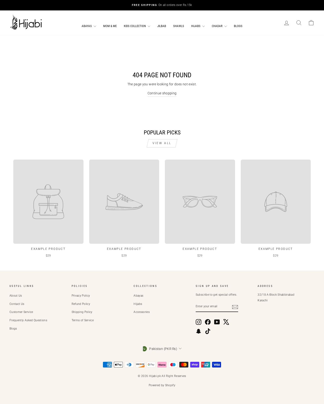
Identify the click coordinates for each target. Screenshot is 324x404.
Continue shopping (162, 93)
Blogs (238, 26)
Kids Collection (135, 26)
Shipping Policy (82, 312)
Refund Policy (81, 304)
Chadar (217, 26)
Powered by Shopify (162, 385)
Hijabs (196, 26)
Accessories (142, 312)
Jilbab (161, 26)
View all (162, 143)
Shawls (178, 26)
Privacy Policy (81, 295)
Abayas (87, 26)
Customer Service (21, 312)
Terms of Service (83, 320)
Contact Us (16, 304)
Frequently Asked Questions (28, 320)
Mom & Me (110, 26)
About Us (15, 295)
